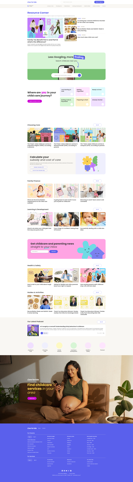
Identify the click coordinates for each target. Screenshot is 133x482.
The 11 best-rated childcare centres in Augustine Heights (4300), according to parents (39, 145)
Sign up (29, 436)
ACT (48, 449)
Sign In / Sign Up (99, 2)
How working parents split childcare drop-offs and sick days (91, 285)
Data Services (50, 463)
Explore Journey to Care (35, 101)
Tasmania (49, 453)
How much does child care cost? (87, 37)
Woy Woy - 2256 (90, 451)
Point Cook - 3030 (90, 453)
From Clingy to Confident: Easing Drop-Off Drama (66, 229)
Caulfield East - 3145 (91, 438)
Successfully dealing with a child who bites (92, 229)
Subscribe (53, 251)
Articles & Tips (30, 450)
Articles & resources (71, 461)
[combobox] (65, 75)
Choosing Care (59, 6)
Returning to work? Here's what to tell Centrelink (92, 200)
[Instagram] (70, 470)
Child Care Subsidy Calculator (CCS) (34, 442)
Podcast (104, 6)
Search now (32, 398)
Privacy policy (72, 473)
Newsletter (69, 463)
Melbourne (69, 440)
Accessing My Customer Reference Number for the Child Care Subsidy (91, 21)
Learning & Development (77, 6)
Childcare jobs (90, 461)
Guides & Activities (96, 6)
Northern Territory (51, 451)
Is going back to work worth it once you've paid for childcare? (65, 200)
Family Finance (67, 6)
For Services (31, 456)
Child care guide (30, 448)
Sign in (34, 436)
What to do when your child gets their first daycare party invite (39, 229)
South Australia (50, 444)
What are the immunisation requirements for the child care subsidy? (37, 201)
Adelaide (69, 444)
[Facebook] (64, 470)
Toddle (88, 466)
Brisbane (69, 442)
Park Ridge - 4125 (90, 446)
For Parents (31, 433)
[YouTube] (66, 470)
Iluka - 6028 (89, 442)
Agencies (49, 466)
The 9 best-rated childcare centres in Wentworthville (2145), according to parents (66, 145)
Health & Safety (87, 6)
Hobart (68, 453)
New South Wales (50, 438)
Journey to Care (50, 6)
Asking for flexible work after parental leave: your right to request (66, 285)
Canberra (69, 449)
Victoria (48, 440)
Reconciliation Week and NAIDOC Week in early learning (39, 312)
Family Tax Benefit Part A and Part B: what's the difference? (42, 41)
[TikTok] (68, 470)
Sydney (68, 438)
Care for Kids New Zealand (92, 463)
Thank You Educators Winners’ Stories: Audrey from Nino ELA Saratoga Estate (66, 312)
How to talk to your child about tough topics (39, 285)
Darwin (68, 451)
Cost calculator (30, 444)
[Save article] (29, 19)
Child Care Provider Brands (32, 452)
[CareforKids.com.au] (32, 428)
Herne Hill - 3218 (90, 440)
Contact (43, 428)
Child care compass (31, 446)
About (39, 428)
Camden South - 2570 (91, 449)
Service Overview (50, 461)
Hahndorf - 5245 (90, 444)
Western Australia (51, 446)
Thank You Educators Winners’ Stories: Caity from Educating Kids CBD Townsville (92, 312)
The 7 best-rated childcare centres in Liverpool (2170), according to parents (92, 144)
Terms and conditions (62, 473)
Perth (68, 446)
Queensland (49, 442)
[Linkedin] (62, 470)
